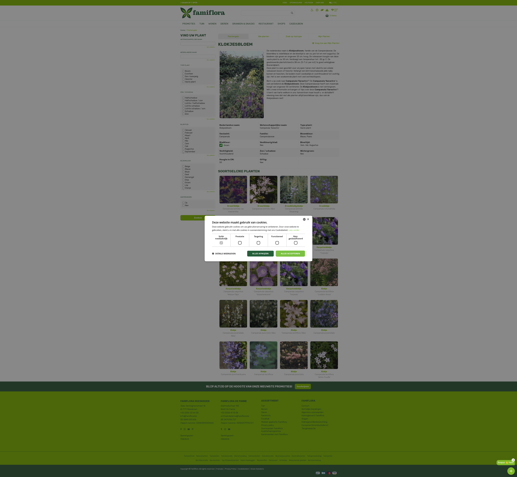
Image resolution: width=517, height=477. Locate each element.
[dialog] (258, 238)
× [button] (308, 219)
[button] (224, 253)
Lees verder (294, 230)
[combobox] (304, 219)
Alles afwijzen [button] (260, 253)
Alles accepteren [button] (290, 253)
